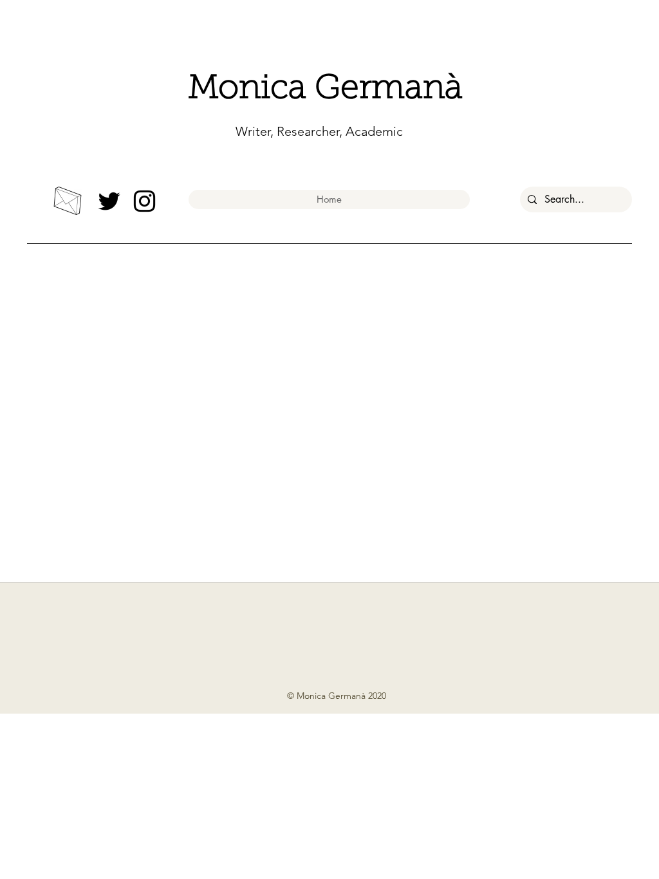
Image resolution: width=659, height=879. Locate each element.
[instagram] (144, 201)
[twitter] (109, 201)
